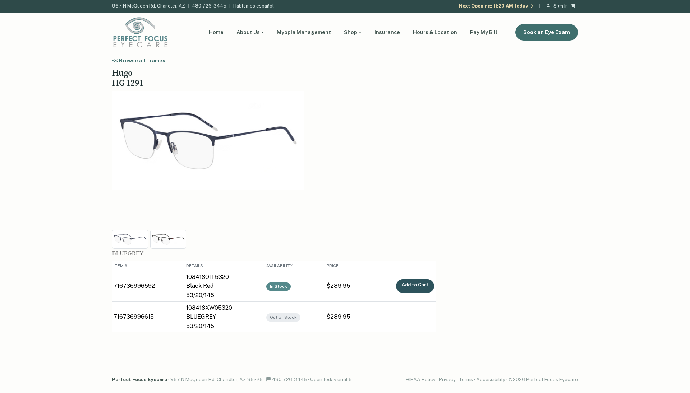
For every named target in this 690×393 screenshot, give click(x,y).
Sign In (560, 6)
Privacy (447, 379)
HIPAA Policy (421, 379)
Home (216, 32)
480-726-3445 (209, 6)
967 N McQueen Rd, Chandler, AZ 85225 (216, 379)
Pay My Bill (483, 32)
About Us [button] (248, 32)
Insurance (387, 32)
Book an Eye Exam (546, 32)
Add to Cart (415, 284)
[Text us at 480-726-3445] (268, 379)
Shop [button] (350, 32)
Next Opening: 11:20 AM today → (496, 6)
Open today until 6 (331, 379)
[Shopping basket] (574, 6)
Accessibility (490, 379)
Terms (466, 379)
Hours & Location (435, 32)
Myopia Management (304, 32)
